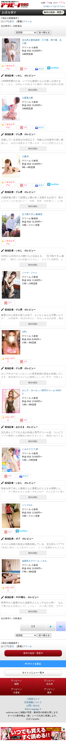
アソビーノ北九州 (49, 682)
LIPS (24, 332)
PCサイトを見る (33, 663)
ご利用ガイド (33, 699)
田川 (12, 21)
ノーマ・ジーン (29, 272)
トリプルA (27, 505)
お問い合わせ (33, 705)
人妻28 (25, 156)
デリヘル (27, 21)
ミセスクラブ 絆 (30, 449)
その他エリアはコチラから (54, 6)
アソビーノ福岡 (16, 682)
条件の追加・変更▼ (33, 653)
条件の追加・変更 (52, 12)
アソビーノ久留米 (16, 691)
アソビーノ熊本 (49, 691)
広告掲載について (33, 702)
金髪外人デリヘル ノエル (34, 561)
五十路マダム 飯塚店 (32, 214)
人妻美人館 (27, 97)
